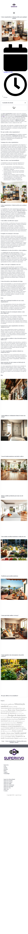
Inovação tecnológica (15, 725)
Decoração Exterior (4, 715)
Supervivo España (8, 780)
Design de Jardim (4, 717)
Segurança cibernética (5, 734)
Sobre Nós (6, 789)
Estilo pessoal (22, 721)
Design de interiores (17, 715)
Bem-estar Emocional (16, 710)
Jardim (5, 767)
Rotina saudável (17, 731)
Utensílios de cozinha (22, 738)
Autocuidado (15, 708)
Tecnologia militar (10, 736)
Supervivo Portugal (8, 786)
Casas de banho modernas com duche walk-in (12, 456)
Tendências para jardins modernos (9, 576)
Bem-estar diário (4, 710)
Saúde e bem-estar (7, 733)
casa (3, 116)
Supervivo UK (7, 787)
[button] (14, 13)
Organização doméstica (21, 728)
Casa (3, 741)
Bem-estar (22, 708)
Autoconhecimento (6, 708)
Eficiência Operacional (12, 719)
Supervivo (6, 765)
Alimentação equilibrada (7, 704)
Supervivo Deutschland (9, 779)
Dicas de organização (14, 717)
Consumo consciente (18, 711)
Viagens (5, 772)
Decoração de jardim (20, 713)
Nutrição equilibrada (10, 728)
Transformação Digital (11, 738)
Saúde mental (20, 733)
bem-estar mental (10, 711)
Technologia (6, 773)
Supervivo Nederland (9, 785)
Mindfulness (17, 726)
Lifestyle (6, 769)
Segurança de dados (14, 734)
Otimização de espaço (6, 729)
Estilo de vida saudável (13, 721)
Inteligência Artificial (7, 726)
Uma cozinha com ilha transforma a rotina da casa (13, 536)
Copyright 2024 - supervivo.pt (14, 795)
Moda (5, 770)
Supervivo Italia (7, 783)
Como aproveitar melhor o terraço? (9, 615)
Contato (6, 790)
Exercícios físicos (12, 723)
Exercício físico (4, 723)
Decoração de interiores (8, 713)
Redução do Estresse (8, 731)
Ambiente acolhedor (13, 706)
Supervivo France (8, 782)
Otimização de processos (16, 729)
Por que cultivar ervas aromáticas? (9, 695)
